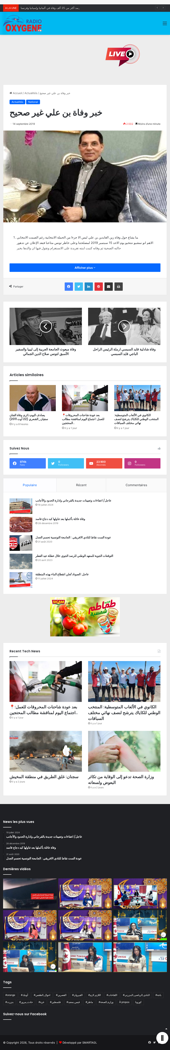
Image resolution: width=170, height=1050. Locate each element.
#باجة (158, 995)
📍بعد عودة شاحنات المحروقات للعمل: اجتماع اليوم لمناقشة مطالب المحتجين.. (83, 419)
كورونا (138, 1002)
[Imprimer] (118, 286)
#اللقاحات (112, 995)
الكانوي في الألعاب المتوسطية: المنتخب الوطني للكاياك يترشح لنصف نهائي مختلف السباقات (136, 419)
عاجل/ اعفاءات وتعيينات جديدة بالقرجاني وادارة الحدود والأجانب (73, 500)
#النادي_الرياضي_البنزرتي (136, 995)
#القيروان (77, 995)
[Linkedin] (89, 286)
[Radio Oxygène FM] (22, 23)
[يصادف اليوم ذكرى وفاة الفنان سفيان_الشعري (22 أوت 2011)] (33, 398)
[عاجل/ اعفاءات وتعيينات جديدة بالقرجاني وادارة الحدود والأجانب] (21, 506)
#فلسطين (55, 1002)
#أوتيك (24, 995)
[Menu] (165, 24)
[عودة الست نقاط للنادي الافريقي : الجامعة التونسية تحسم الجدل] (21, 543)
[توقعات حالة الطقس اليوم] (30, 925)
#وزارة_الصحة (106, 1002)
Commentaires (136, 485)
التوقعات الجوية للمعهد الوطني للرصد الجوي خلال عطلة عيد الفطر (74, 556)
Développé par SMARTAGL (80, 1042)
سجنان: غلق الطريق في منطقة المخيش (44, 777)
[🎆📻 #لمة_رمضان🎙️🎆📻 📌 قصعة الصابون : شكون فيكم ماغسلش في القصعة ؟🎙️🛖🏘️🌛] (140, 893)
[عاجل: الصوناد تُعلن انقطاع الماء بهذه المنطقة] (21, 580)
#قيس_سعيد (73, 1002)
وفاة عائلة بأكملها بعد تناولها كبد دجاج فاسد (60, 519)
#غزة (41, 1002)
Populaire (30, 485)
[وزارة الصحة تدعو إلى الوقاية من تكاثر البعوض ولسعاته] (124, 751)
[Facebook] (69, 286)
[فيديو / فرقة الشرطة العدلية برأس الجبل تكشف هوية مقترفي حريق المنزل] (30, 893)
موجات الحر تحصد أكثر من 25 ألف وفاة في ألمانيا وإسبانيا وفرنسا (58, 8)
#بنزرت (9, 1002)
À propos (124, 1002)
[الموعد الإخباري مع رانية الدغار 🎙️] (85, 893)
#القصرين (61, 995)
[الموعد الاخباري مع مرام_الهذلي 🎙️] (85, 925)
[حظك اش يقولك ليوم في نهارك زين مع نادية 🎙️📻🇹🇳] (30, 957)
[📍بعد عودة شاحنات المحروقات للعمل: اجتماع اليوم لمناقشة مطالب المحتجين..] (85, 398)
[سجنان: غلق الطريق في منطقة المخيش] (46, 751)
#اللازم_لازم (94, 995)
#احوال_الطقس (42, 995)
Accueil (17, 93)
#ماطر (89, 1002)
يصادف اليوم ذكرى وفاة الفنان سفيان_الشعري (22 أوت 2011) (29, 417)
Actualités (30, 93)
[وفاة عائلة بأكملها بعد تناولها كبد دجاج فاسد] (21, 524)
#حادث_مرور (26, 1002)
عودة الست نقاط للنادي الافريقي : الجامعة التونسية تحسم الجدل (73, 537)
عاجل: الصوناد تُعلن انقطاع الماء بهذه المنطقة (62, 574)
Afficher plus (84, 267)
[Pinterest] (99, 286)
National (33, 101)
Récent (81, 485)
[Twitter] (79, 286)
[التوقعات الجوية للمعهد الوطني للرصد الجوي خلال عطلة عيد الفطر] (21, 561)
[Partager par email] (108, 286)
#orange (10, 995)
